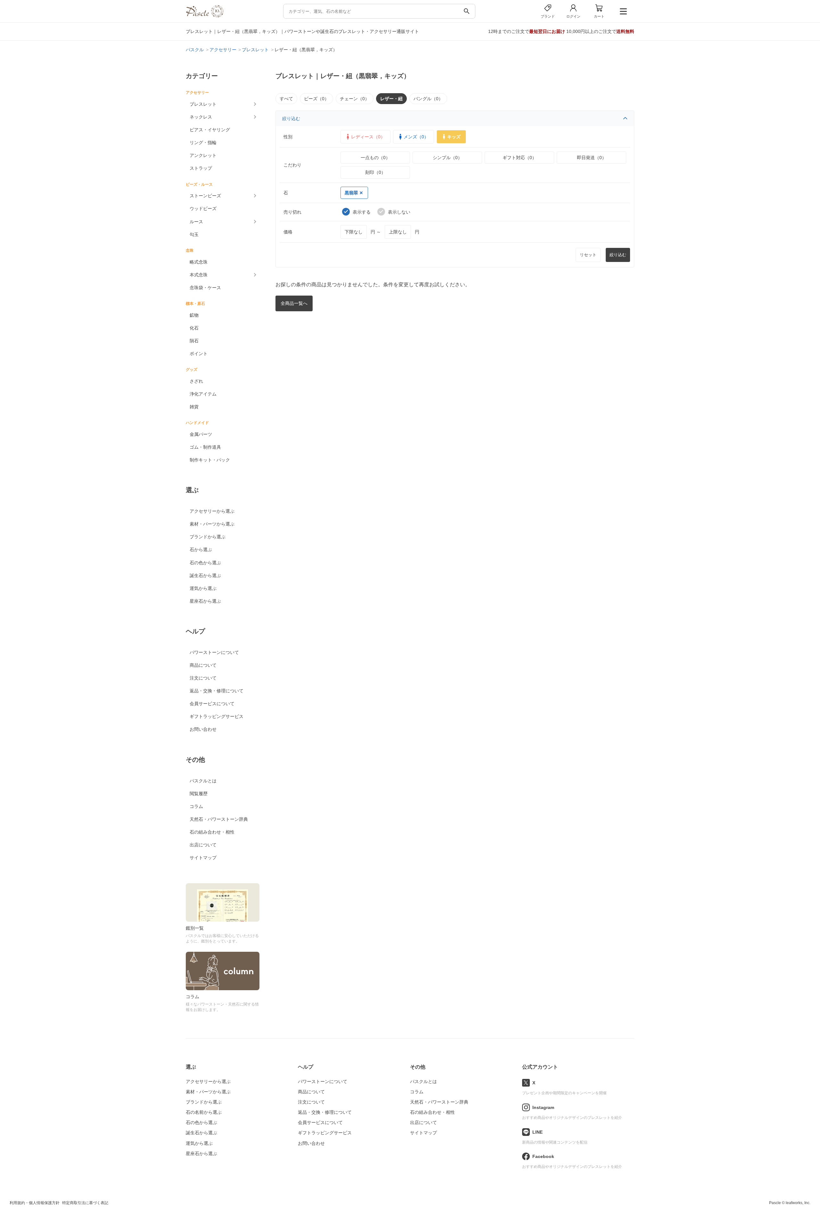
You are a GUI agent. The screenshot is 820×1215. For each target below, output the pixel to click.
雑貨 (194, 406)
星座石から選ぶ (205, 601)
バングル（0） (428, 98)
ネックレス (201, 116)
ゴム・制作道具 (205, 447)
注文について (203, 678)
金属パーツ (201, 434)
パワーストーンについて (214, 652)
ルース (196, 221)
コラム (196, 806)
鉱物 (194, 315)
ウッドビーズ (203, 208)
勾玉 (194, 234)
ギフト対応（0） (520, 157)
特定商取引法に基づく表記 (85, 1203)
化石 (194, 327)
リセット (588, 254)
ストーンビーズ (205, 195)
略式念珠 (199, 262)
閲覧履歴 (199, 793)
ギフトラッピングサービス (216, 716)
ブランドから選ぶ (208, 536)
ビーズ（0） (316, 98)
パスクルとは (203, 780)
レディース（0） (368, 136)
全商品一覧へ (294, 303)
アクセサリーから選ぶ (212, 511)
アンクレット (203, 155)
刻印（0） (375, 172)
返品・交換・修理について (216, 690)
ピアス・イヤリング (210, 129)
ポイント (199, 353)
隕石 (194, 340)
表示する (362, 212)
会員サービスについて (212, 703)
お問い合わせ (203, 729)
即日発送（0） (591, 157)
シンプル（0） (447, 157)
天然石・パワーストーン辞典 (219, 819)
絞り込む (291, 118)
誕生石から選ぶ (205, 575)
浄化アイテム (203, 393)
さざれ (196, 381)
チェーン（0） (354, 98)
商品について (203, 665)
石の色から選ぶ (205, 562)
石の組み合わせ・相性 (212, 832)
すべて (286, 98)
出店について (203, 844)
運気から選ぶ (203, 588)
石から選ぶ (201, 549)
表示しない (399, 212)
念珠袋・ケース (205, 287)
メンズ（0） (416, 136)
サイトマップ (203, 857)
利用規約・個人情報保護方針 (35, 1203)
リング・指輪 (203, 142)
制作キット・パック (210, 459)
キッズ (454, 136)
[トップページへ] (205, 16)
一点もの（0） (375, 157)
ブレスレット (203, 104)
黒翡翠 (351, 192)
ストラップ (201, 168)
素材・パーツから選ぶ (212, 523)
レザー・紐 (391, 98)
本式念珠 (199, 274)
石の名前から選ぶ (204, 1112)
